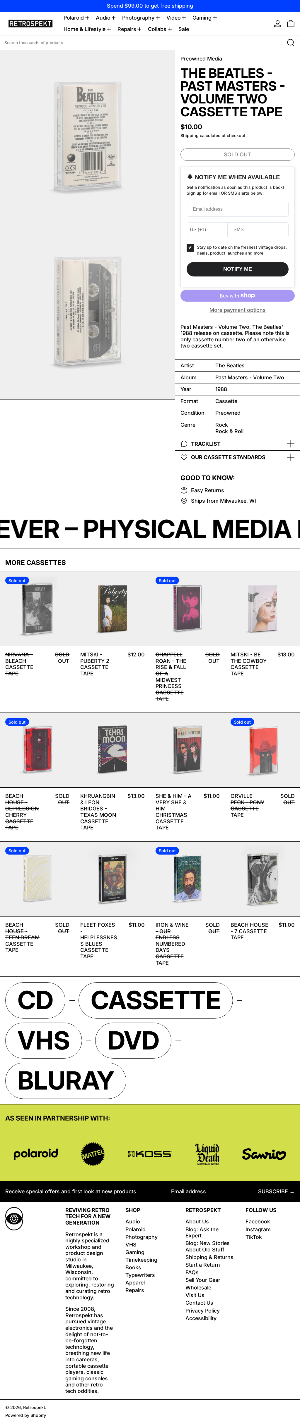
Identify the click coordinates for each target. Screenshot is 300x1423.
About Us (197, 1221)
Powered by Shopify (25, 1415)
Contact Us (199, 1303)
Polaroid (135, 1229)
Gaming (134, 1252)
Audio (132, 1221)
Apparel (135, 1283)
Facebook (258, 1221)
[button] (291, 23)
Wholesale (198, 1287)
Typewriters (140, 1275)
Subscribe (273, 1191)
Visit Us (194, 1295)
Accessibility (201, 1318)
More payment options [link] (237, 310)
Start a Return (202, 1265)
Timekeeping (141, 1260)
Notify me (237, 269)
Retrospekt (34, 1407)
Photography (141, 1237)
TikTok (254, 1237)
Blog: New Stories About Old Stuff (207, 1246)
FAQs (192, 1272)
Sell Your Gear (202, 1280)
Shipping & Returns (209, 1257)
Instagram (258, 1229)
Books (133, 1267)
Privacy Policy (202, 1311)
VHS (131, 1245)
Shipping (189, 135)
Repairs (134, 1290)
